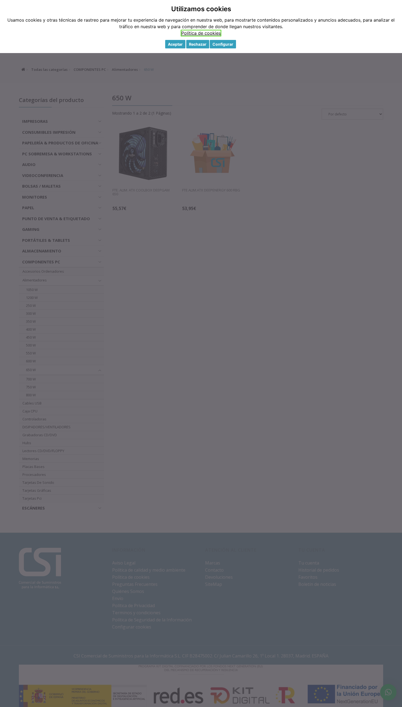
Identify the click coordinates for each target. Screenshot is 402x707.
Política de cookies (201, 33)
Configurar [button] (222, 44)
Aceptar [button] (175, 44)
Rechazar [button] (197, 44)
